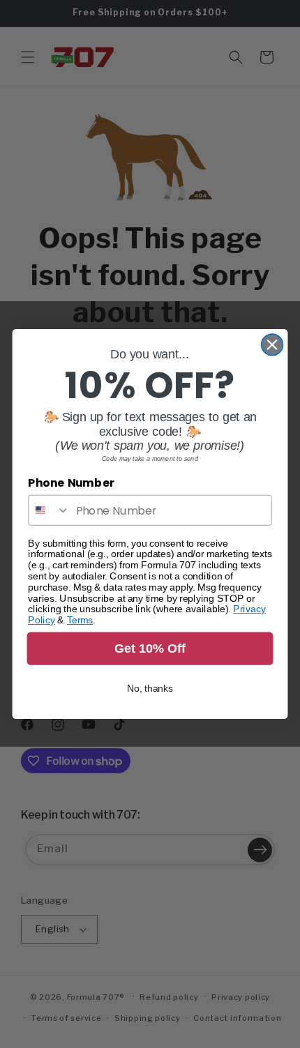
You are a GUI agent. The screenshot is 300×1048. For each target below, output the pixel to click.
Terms (80, 620)
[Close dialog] (272, 345)
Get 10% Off (150, 648)
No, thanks (150, 688)
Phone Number (71, 483)
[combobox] (49, 510)
